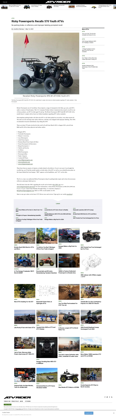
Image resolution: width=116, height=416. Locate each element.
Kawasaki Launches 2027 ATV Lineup (83, 210)
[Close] (113, 413)
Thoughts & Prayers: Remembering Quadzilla (28, 215)
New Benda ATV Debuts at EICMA (69, 387)
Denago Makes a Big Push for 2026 (54, 219)
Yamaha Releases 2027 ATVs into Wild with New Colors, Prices (58, 214)
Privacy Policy (15, 401)
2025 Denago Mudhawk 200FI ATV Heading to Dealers (89, 42)
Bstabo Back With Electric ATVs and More (84, 214)
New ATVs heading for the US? (23, 301)
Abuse (21, 401)
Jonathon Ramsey (18, 29)
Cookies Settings (7, 404)
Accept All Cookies (88, 413)
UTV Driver (27, 401)
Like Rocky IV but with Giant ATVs (24, 327)
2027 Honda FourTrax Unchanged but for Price (86, 218)
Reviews (16, 269)
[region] (58, 413)
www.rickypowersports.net (25, 164)
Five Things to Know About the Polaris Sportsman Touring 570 (89, 58)
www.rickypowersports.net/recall (26, 186)
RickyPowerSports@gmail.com (25, 190)
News (17, 208)
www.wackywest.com (24, 162)
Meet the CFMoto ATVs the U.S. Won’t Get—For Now (29, 210)
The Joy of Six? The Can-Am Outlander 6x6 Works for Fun (89, 34)
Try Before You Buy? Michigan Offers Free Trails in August (29, 220)
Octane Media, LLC (19, 408)
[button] (107, 397)
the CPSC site (56, 184)
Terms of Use (7, 401)
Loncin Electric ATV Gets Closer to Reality (56, 210)
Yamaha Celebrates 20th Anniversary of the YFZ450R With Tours (90, 67)
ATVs (13, 18)
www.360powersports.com (25, 160)
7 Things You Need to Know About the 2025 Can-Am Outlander (88, 50)
